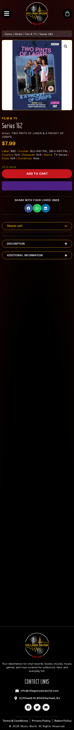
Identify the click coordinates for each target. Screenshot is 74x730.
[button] (65, 46)
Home (8, 34)
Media (18, 34)
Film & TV (31, 34)
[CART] (67, 13)
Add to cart (37, 173)
